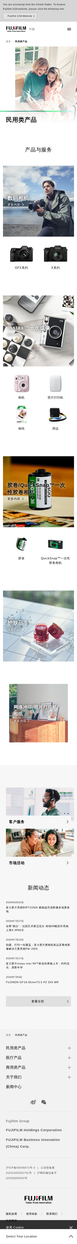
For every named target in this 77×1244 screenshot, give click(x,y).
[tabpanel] (38, 85)
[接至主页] (16, 29)
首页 (8, 41)
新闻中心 (14, 1087)
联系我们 (52, 1213)
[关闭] (71, 1228)
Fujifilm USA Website (20, 16)
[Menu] (69, 29)
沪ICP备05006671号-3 (20, 1167)
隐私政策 (11, 1213)
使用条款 (31, 1213)
